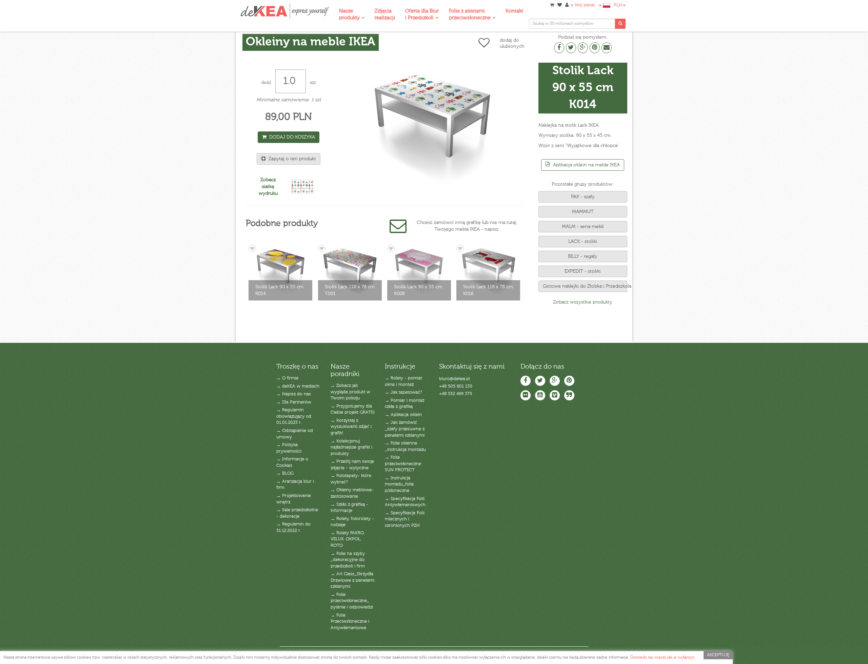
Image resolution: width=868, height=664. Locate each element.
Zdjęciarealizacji (385, 14)
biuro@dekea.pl (454, 379)
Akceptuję (718, 655)
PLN (618, 5)
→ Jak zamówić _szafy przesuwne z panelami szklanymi (405, 428)
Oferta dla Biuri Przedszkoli (422, 14)
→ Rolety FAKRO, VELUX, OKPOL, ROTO (348, 539)
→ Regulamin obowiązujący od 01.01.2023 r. (293, 416)
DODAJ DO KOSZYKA (291, 137)
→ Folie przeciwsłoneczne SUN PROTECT (403, 463)
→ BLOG (285, 473)
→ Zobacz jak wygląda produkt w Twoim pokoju (350, 391)
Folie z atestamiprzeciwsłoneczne (470, 14)
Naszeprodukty (350, 14)
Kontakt (514, 11)
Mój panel (584, 5)
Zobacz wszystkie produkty (582, 302)
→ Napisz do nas (293, 394)
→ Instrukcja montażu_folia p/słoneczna (399, 484)
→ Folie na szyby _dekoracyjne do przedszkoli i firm (348, 560)
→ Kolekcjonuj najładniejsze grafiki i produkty (351, 447)
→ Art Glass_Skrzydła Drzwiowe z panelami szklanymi (352, 580)
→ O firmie (287, 378)
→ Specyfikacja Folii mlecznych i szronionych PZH (405, 519)
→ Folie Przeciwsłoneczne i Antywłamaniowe (350, 621)
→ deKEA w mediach (297, 386)
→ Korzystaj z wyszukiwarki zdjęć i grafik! (351, 426)
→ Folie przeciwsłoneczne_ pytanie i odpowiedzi (352, 601)
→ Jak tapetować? (403, 392)
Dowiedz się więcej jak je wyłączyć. (662, 658)
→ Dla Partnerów (293, 402)
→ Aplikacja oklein (403, 415)
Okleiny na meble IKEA (310, 42)
